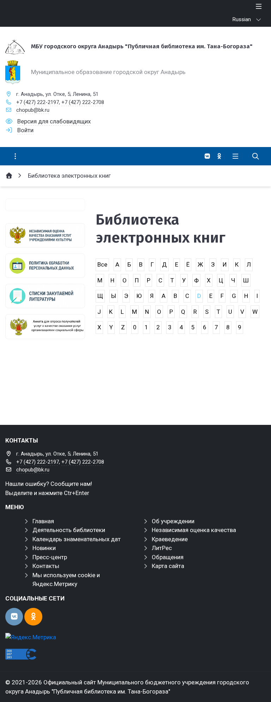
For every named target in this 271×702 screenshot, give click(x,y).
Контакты (45, 565)
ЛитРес (162, 547)
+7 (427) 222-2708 (82, 102)
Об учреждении (173, 521)
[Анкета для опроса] (45, 326)
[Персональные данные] (45, 265)
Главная (43, 521)
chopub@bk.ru (32, 110)
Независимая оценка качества (194, 529)
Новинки (44, 547)
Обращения (167, 557)
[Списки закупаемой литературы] (45, 296)
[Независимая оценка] (45, 235)
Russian (242, 19)
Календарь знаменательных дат (76, 539)
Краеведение (170, 539)
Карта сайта (168, 565)
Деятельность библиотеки (68, 529)
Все (102, 264)
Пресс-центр (49, 557)
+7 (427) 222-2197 (37, 102)
